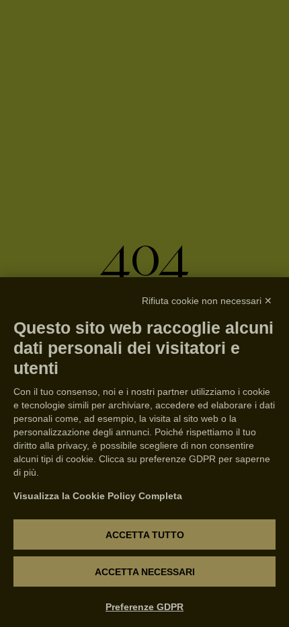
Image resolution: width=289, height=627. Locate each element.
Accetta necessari (145, 571)
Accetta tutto (145, 534)
